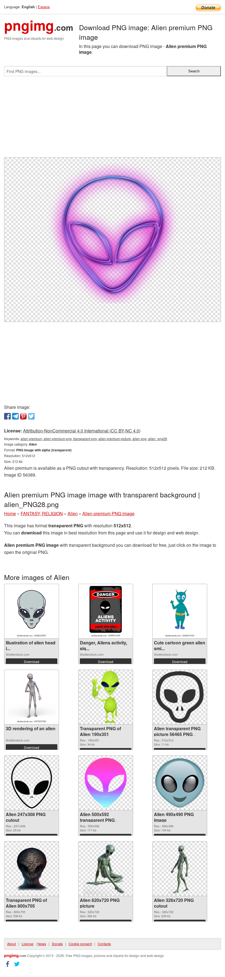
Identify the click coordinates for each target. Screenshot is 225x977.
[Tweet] (31, 416)
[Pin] (23, 416)
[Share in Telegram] (15, 416)
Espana (44, 6)
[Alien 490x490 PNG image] (180, 783)
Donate (57, 943)
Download (31, 661)
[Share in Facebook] (7, 416)
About (11, 943)
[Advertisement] (112, 119)
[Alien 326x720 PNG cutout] (180, 869)
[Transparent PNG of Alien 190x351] (106, 697)
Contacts (104, 943)
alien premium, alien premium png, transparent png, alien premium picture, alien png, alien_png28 (94, 438)
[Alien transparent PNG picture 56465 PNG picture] (180, 697)
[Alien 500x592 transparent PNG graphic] (106, 783)
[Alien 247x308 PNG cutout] (31, 783)
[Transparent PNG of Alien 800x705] (31, 868)
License (27, 943)
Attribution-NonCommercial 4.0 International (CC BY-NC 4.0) (81, 430)
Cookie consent (80, 943)
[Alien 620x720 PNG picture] (105, 869)
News (42, 943)
